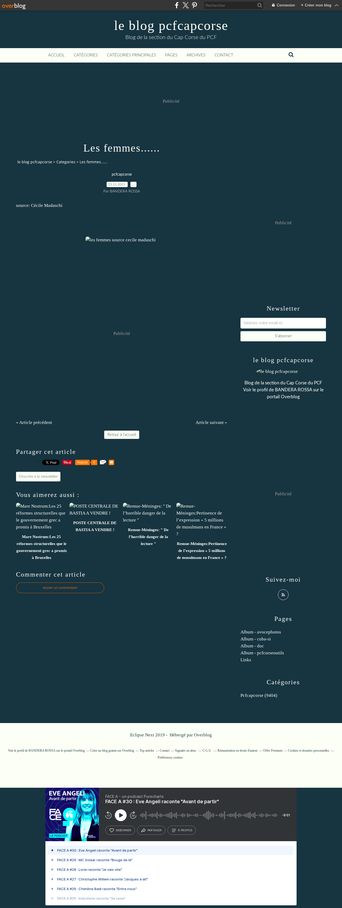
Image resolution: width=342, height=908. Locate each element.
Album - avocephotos (260, 632)
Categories (65, 161)
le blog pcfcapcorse (171, 25)
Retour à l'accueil (121, 435)
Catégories (86, 55)
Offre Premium (272, 750)
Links (245, 659)
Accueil (56, 55)
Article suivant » (211, 422)
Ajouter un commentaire (60, 588)
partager (154, 830)
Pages (171, 55)
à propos (185, 830)
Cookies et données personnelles (308, 750)
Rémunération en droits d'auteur (237, 750)
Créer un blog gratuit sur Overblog (112, 750)
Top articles (147, 750)
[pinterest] (194, 5)
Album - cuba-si (255, 639)
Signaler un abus (186, 750)
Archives (195, 55)
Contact (224, 55)
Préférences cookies (170, 757)
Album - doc (252, 645)
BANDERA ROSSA (293, 390)
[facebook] (176, 5)
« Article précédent (34, 422)
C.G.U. (207, 750)
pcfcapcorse (122, 174)
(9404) (258, 695)
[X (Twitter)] (185, 5)
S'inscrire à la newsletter (38, 476)
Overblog (203, 734)
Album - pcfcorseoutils (262, 652)
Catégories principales (131, 55)
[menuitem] (56, 55)
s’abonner (123, 830)
